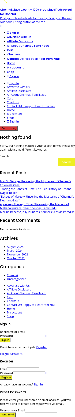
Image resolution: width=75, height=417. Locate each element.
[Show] (46, 336)
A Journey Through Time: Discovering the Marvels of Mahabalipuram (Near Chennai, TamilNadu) (34, 206)
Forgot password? (12, 354)
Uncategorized (16, 279)
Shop (10, 72)
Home (11, 63)
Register (41, 347)
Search (4, 156)
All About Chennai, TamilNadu (28, 46)
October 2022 (16, 258)
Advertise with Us (19, 37)
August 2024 (15, 247)
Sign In (38, 384)
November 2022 (17, 254)
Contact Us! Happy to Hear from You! (33, 59)
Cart (10, 50)
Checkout (14, 54)
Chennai (12, 275)
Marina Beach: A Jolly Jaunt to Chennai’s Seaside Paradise (37, 212)
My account (15, 68)
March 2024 (14, 251)
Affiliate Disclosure (20, 41)
